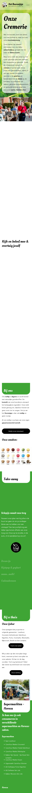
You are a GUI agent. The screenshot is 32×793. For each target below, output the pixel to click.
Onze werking (16, 673)
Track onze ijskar (16, 646)
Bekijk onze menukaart (16, 431)
